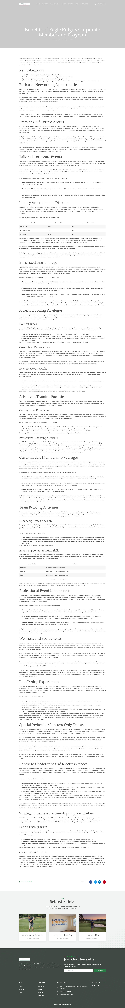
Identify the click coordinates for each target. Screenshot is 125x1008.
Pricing (70, 4)
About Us (45, 4)
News (76, 4)
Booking (63, 4)
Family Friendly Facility (62, 935)
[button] (91, 882)
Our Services (54, 4)
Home (38, 4)
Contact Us (84, 4)
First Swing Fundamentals (32, 935)
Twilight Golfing (92, 935)
